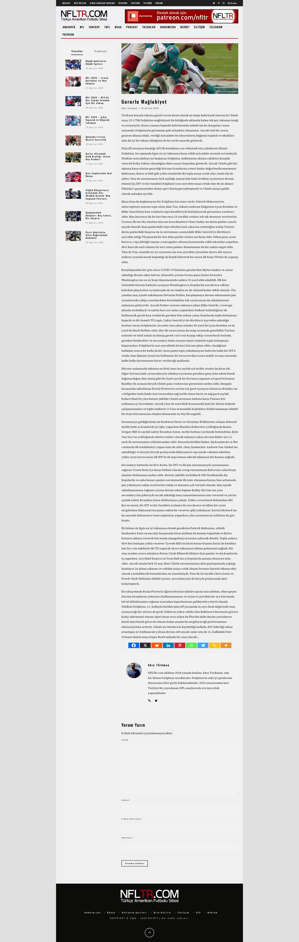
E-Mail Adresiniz (131, 819)
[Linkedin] (168, 645)
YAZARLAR (149, 27)
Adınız (125, 800)
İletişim (183, 912)
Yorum (124, 740)
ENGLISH (66, 3)
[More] (226, 645)
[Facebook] (133, 645)
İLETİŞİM (148, 3)
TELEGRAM (215, 27)
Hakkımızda (92, 912)
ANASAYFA (69, 27)
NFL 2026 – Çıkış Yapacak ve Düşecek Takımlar (98, 119)
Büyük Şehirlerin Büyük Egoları (96, 62)
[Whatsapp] (191, 645)
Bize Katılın (162, 912)
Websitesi (127, 838)
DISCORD (123, 3)
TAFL (107, 27)
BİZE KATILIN (80, 3)
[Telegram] (202, 645)
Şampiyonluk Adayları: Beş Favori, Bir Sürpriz (99, 215)
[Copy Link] (214, 645)
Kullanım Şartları (134, 912)
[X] (145, 645)
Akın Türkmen (129, 108)
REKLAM (159, 3)
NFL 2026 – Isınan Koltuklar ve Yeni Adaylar (97, 80)
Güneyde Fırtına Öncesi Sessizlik (96, 138)
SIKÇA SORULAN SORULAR (102, 3)
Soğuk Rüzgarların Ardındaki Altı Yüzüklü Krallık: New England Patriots (98, 194)
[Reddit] (156, 645)
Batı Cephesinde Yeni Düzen (99, 175)
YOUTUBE (135, 3)
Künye (111, 912)
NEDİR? (185, 27)
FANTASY (94, 27)
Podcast (100, 51)
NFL (82, 27)
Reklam (213, 912)
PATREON (68, 34)
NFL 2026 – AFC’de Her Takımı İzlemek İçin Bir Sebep (97, 100)
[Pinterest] (179, 645)
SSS (198, 912)
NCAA (118, 27)
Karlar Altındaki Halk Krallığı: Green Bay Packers (98, 156)
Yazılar (77, 51)
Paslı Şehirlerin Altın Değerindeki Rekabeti (97, 235)
